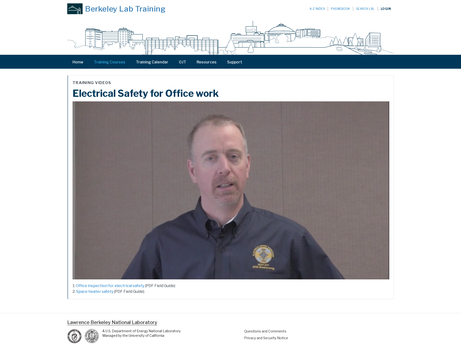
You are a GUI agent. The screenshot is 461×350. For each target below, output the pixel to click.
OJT (182, 62)
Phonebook (340, 9)
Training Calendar (152, 62)
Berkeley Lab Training (125, 9)
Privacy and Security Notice (266, 338)
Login (386, 9)
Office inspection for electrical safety (110, 285)
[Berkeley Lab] (75, 8)
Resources (207, 62)
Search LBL (365, 9)
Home (78, 62)
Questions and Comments (265, 331)
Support (234, 62)
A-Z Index (317, 9)
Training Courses (109, 62)
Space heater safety (94, 291)
